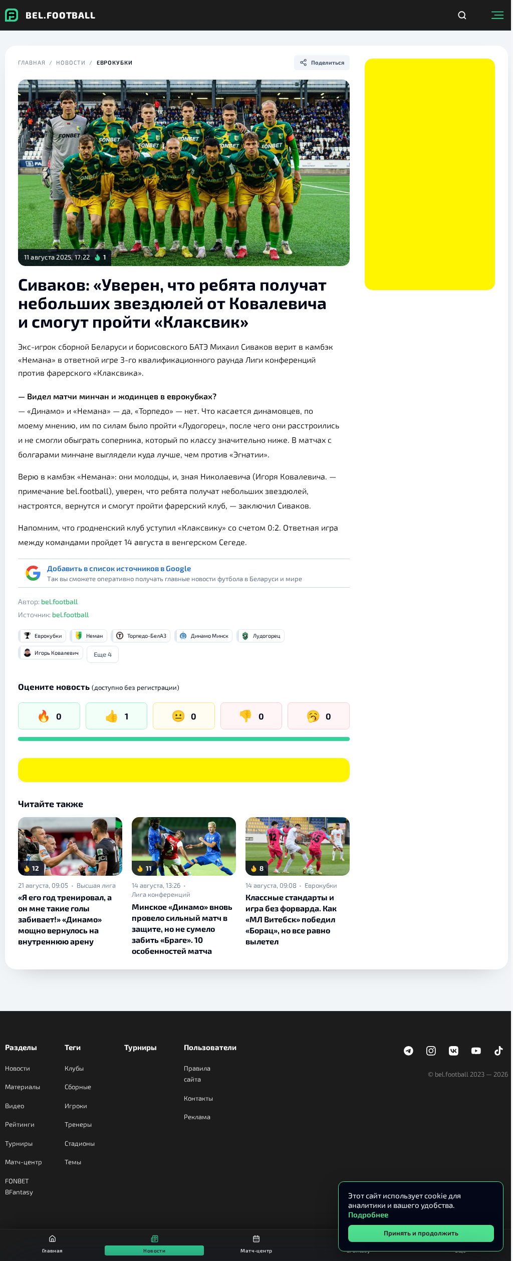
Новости (70, 62)
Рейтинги (20, 1124)
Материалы (22, 1087)
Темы (73, 1162)
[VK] (453, 1051)
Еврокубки (115, 62)
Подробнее (368, 1214)
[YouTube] (476, 1051)
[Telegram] (408, 1051)
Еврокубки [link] (321, 885)
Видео (14, 1106)
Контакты (198, 1098)
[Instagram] (431, 1051)
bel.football (59, 601)
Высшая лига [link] (96, 885)
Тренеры (78, 1124)
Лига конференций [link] (161, 894)
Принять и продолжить (421, 1233)
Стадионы (80, 1143)
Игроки (76, 1106)
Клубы (74, 1068)
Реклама (197, 1117)
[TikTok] (498, 1051)
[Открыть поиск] (461, 15)
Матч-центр (23, 1162)
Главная (31, 62)
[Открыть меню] (497, 15)
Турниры (19, 1143)
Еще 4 (103, 654)
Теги (73, 1047)
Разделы (21, 1047)
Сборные (78, 1087)
